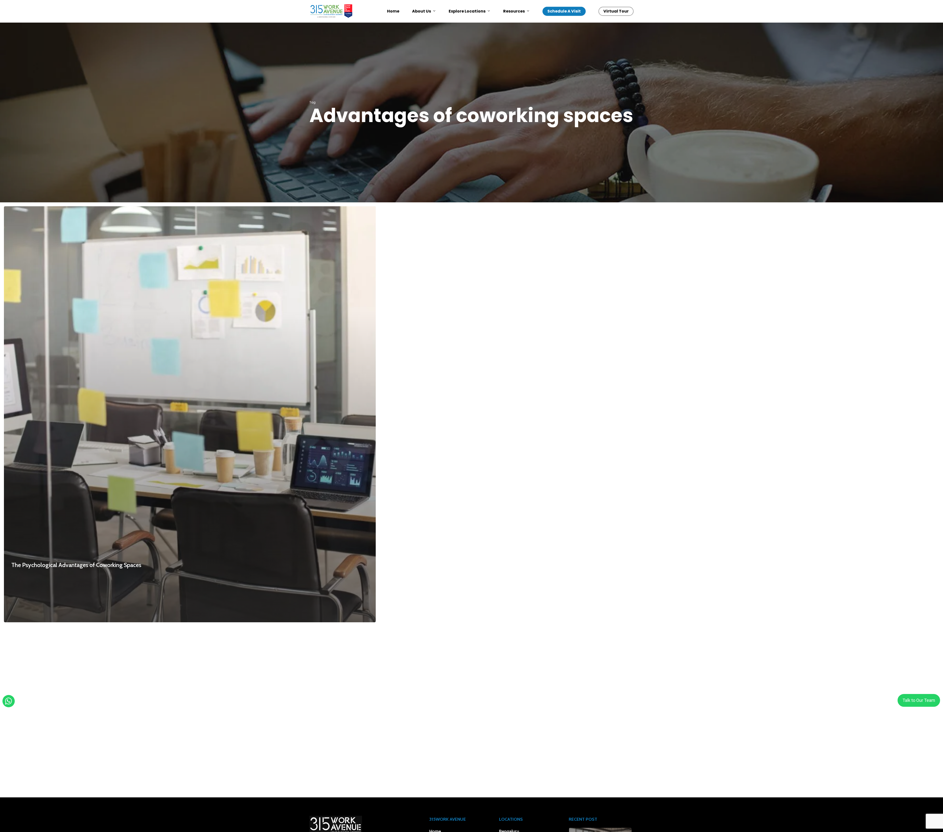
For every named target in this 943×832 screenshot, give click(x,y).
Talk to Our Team (918, 700)
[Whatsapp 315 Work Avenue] (8, 701)
